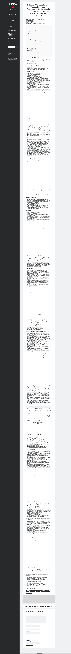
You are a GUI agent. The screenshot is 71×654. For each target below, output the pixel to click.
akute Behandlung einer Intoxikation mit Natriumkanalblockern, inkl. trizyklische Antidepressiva (38, 54)
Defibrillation (28, 32)
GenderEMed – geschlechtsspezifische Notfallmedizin (11, 34)
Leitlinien (28, 591)
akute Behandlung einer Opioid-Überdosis (33, 47)
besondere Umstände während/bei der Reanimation (33, 43)
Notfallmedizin (38, 591)
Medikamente (29, 36)
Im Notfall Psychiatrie (11, 20)
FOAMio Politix (10, 26)
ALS (27, 590)
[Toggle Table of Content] (50, 26)
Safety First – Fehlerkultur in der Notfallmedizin (12, 28)
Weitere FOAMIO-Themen (11, 38)
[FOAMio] (13, 12)
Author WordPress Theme (39, 653)
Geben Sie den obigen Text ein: (30, 641)
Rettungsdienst (47, 591)
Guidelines (38, 590)
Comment (27, 615)
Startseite (9, 17)
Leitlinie (47, 590)
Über (8, 41)
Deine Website (28, 631)
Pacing (28, 33)
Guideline (34, 590)
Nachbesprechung (29, 42)
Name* (27, 624)
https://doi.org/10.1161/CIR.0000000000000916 (38, 23)
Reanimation (43, 591)
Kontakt (9, 42)
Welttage (9, 23)
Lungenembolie (30, 50)
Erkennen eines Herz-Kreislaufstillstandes (32, 27)
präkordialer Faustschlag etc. (30, 34)
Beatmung (28, 31)
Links (8, 39)
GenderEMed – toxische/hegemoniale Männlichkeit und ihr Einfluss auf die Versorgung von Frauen (13, 52)
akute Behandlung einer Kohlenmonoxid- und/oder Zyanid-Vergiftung (37, 55)
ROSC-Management (29, 39)
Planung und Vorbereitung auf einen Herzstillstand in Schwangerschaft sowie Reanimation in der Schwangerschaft (39, 49)
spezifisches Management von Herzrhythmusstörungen (34, 41)
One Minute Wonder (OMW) (12, 30)
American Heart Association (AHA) (41, 19)
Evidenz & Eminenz (10, 36)
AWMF (33, 20)
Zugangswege (28, 35)
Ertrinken (30, 46)
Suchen (8, 45)
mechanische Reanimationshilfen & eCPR (32, 38)
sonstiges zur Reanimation (30, 37)
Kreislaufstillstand (43, 590)
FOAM (30, 590)
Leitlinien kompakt (10, 19)
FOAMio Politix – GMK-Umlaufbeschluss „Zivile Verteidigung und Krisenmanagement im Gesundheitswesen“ (13, 56)
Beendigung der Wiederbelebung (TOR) (32, 40)
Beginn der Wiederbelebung (30, 28)
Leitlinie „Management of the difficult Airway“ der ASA (31, 598)
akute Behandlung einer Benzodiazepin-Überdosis (34, 51)
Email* (27, 628)
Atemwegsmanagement (30, 29)
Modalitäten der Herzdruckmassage (31, 30)
